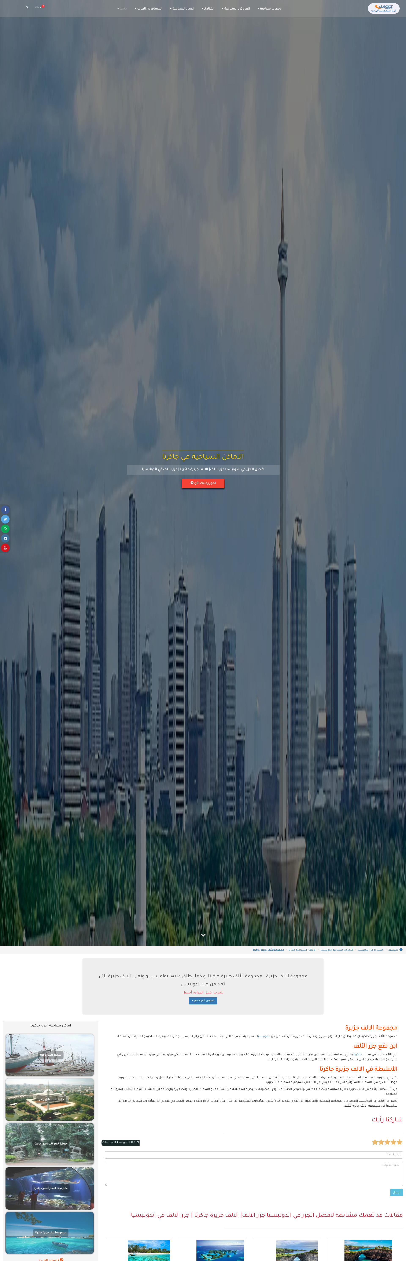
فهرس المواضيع (203, 1000)
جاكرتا (358, 1054)
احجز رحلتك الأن (204, 483)
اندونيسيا (263, 1036)
